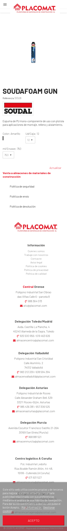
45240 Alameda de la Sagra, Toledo (33, 331)
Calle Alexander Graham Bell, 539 (33, 397)
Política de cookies (36, 266)
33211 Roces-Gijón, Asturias (33, 402)
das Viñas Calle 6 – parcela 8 (33, 296)
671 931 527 (35, 477)
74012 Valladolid (33, 367)
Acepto (33, 520)
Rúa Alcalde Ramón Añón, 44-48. (33, 468)
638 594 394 (43, 372)
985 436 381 (27, 406)
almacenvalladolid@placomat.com (35, 376)
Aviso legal (36, 262)
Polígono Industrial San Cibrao (33, 292)
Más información (31, 507)
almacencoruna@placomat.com (35, 482)
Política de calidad (36, 273)
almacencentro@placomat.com (35, 340)
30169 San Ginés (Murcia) (33, 432)
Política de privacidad (36, 269)
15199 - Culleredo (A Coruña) (33, 473)
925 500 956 (27, 335)
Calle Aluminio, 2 (33, 363)
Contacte (36, 258)
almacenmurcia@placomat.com (35, 441)
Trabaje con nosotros (36, 254)
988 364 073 (35, 301)
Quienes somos (36, 251)
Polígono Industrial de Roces (33, 393)
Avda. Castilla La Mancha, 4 (34, 326)
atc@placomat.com (35, 305)
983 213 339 (27, 372)
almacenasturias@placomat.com (35, 411)
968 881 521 (34, 437)
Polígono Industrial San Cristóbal (33, 358)
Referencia (8, 98)
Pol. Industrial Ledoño (34, 464)
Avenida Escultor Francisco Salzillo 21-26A (33, 428)
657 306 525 (43, 406)
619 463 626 (43, 335)
